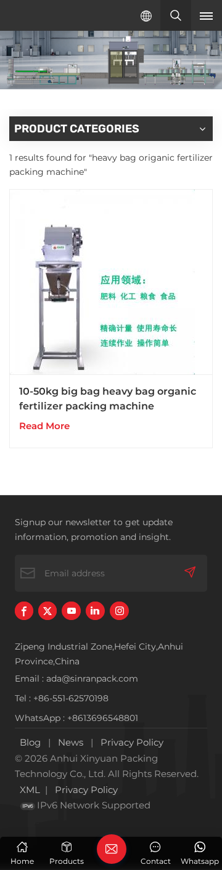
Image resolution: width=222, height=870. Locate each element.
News (70, 742)
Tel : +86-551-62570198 (62, 698)
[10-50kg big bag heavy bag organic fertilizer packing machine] (111, 282)
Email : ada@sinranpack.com (76, 678)
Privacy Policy (132, 742)
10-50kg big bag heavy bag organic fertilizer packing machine (107, 398)
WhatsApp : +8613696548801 (76, 717)
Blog (30, 742)
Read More (44, 426)
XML (30, 789)
